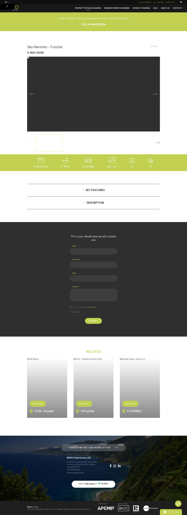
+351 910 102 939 (88, 465)
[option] (93, 94)
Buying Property (145, 2)
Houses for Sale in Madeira (113, 19)
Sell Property (158, 2)
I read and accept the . (85, 307)
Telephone (76, 259)
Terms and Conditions (35, 509)
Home (61, 19)
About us (165, 8)
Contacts (177, 8)
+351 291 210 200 (75, 465)
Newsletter (170, 2)
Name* (74, 246)
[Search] (181, 2)
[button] (32, 94)
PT (7, 6)
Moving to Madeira (141, 8)
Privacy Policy (92, 307)
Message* (75, 286)
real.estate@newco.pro (74, 469)
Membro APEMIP (102, 504)
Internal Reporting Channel (67, 509)
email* (74, 273)
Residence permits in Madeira (117, 8)
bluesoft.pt (85, 509)
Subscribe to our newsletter (90, 448)
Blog (155, 8)
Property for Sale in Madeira (88, 8)
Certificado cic (123, 504)
